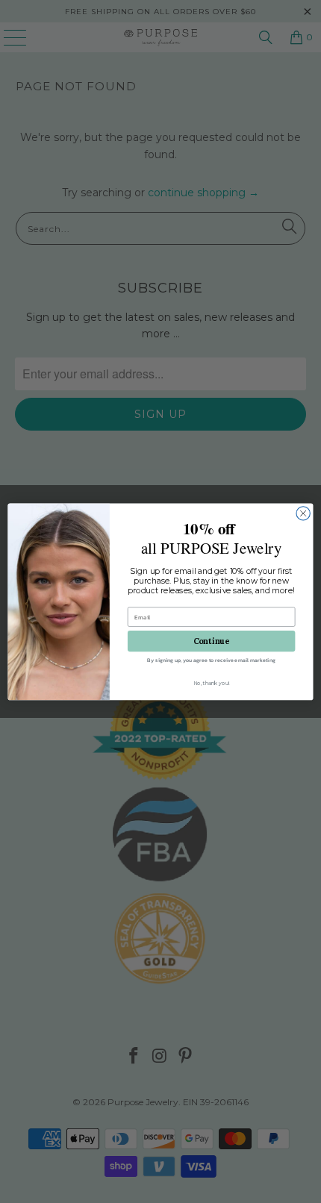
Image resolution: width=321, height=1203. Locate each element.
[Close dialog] (303, 512)
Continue (211, 641)
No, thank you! (211, 683)
